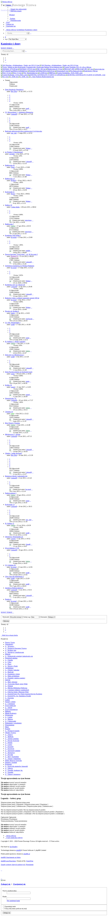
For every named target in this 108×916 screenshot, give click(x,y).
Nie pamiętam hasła (13, 901)
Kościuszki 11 (9, 192)
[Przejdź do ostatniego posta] (30, 108)
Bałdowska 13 (10, 178)
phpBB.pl (26, 854)
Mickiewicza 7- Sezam (12, 434)
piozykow (28, 220)
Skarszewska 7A (10, 398)
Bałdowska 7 (9, 224)
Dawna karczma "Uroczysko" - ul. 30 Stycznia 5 (21, 254)
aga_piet (14, 133)
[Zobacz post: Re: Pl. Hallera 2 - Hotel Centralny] (42, 73)
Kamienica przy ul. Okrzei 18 (15, 285)
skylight (12, 154)
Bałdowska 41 (10, 165)
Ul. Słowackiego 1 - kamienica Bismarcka (19, 112)
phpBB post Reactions (8, 861)
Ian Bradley (14, 847)
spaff (27, 108)
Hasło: (5, 896)
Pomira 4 (8, 599)
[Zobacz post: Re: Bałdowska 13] (69, 69)
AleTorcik (29, 319)
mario (13, 313)
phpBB (18, 850)
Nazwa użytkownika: (10, 891)
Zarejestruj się (19, 884)
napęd (13, 387)
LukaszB (14, 114)
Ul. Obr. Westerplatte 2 (12, 323)
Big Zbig (14, 91)
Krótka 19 (8, 385)
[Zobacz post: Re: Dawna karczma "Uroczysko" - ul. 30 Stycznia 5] (98, 69)
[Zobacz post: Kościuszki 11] (90, 69)
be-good (13, 237)
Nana (13, 167)
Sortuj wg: (27, 617)
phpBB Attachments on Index (11, 857)
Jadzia (13, 226)
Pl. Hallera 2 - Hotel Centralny (15, 341)
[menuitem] (17, 9)
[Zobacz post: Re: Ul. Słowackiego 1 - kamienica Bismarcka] (32, 67)
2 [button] (5, 60)
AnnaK (28, 544)
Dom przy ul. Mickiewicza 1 (14, 355)
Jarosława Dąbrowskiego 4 (14, 588)
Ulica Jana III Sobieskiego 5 (14, 576)
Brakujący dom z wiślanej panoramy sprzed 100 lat (22, 298)
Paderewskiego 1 (10, 493)
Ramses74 (14, 256)
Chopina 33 (9, 412)
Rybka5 (13, 180)
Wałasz (28, 148)
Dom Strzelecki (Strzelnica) (14, 89)
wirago (13, 539)
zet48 (13, 324)
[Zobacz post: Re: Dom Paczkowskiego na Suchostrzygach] (5, 77)
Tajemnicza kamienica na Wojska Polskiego (19, 266)
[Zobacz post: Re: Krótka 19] (13, 77)
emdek (28, 251)
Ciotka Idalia (15, 207)
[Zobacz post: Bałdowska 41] (54, 69)
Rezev (13, 194)
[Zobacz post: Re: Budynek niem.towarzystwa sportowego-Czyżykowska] (9, 69)
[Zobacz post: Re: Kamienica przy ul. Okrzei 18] (14, 71)
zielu (12, 413)
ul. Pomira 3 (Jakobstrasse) (14, 152)
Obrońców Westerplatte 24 (14, 537)
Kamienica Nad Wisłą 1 (13, 235)
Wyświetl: (6, 617)
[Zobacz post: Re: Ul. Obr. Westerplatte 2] (30, 73)
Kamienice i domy (11, 43)
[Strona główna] (54, 2)
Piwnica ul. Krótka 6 (12, 311)
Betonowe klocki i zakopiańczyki (16, 476)
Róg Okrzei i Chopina (12, 423)
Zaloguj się (5, 884)
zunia (27, 338)
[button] (5, 62)
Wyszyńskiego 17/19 (12, 548)
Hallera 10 (8, 205)
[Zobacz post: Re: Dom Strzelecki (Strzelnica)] (20, 65)
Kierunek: (44, 617)
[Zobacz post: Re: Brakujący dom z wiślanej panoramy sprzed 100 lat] (62, 71)
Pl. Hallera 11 (9, 523)
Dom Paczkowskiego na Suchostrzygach (18, 372)
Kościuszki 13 (10, 504)
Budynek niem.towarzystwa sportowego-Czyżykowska (23, 131)
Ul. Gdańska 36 (10, 565)
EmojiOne (29, 861)
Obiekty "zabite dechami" (13, 453)
